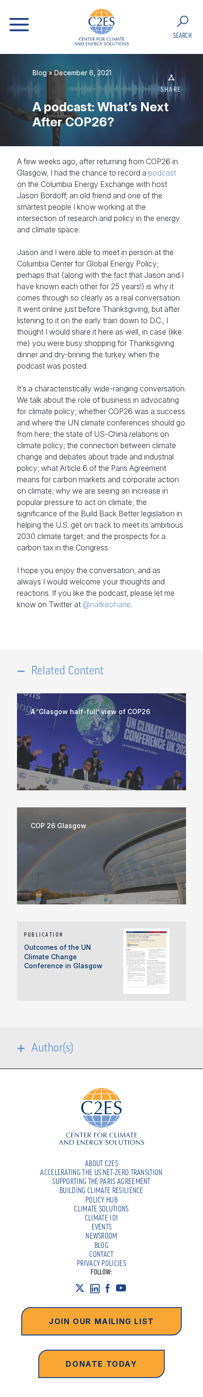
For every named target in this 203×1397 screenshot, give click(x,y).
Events (102, 1226)
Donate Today (101, 1364)
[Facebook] (110, 1288)
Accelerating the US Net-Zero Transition (101, 1172)
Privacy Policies (101, 1263)
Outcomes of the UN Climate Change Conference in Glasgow (63, 956)
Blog (40, 73)
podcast (162, 172)
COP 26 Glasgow (58, 826)
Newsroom (101, 1235)
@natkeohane (107, 604)
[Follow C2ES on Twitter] (82, 1288)
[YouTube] (124, 1288)
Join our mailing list (101, 1321)
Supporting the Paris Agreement (101, 1181)
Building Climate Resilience (101, 1190)
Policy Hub (101, 1199)
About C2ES (101, 1163)
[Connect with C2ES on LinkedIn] (97, 1288)
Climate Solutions (101, 1208)
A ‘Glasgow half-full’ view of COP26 (90, 711)
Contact (101, 1254)
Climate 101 (101, 1217)
